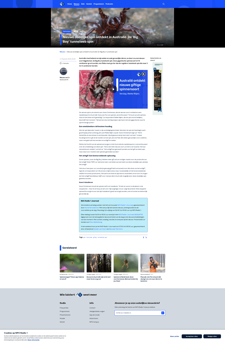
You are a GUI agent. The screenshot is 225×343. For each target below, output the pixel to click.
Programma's (99, 4)
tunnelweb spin (102, 237)
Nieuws (76, 4)
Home (69, 4)
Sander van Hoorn (100, 229)
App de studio (94, 315)
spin (84, 237)
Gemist (89, 4)
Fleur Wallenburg (95, 222)
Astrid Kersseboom (92, 208)
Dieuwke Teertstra (116, 229)
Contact (92, 308)
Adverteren (93, 318)
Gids (83, 4)
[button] (163, 4)
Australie (89, 237)
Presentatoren (65, 315)
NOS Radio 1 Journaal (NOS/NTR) (130, 214)
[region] (113, 89)
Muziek (62, 318)
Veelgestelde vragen (97, 311)
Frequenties (64, 308)
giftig (95, 237)
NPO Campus (94, 322)
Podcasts (109, 4)
